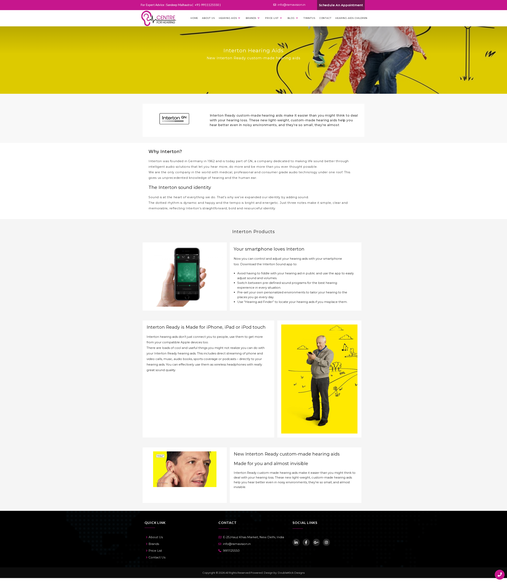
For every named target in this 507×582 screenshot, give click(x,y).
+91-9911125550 (207, 5)
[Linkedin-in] (296, 542)
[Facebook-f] (306, 542)
